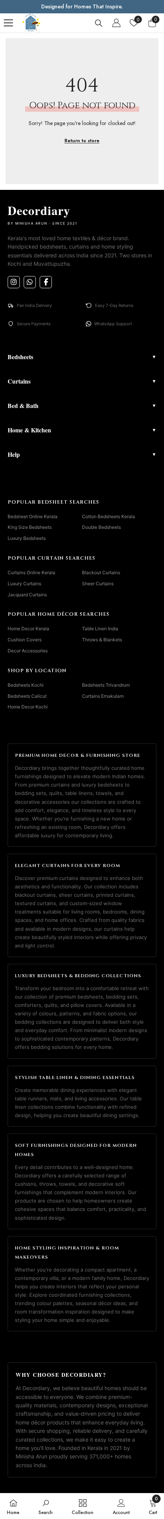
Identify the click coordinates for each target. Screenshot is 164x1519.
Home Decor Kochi (28, 707)
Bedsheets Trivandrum (106, 685)
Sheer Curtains (98, 583)
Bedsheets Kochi (25, 685)
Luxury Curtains (24, 583)
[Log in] (116, 23)
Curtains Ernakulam (103, 696)
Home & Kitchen (82, 430)
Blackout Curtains (101, 572)
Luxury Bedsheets (27, 538)
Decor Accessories (28, 651)
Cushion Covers (25, 639)
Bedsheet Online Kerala (33, 516)
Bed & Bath (82, 405)
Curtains (82, 381)
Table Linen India (100, 628)
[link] (45, 1506)
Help (82, 454)
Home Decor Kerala (28, 628)
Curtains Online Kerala (31, 572)
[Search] (98, 23)
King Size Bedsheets (29, 527)
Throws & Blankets (102, 639)
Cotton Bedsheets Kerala (108, 516)
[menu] (8, 22)
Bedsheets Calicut (27, 696)
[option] (82, 6)
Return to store (82, 140)
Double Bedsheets (101, 527)
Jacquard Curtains (27, 594)
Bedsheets (82, 356)
